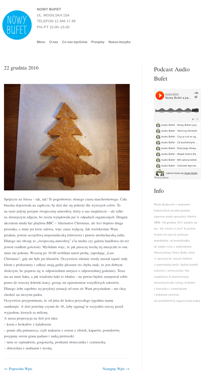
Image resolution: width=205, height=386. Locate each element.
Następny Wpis (116, 368)
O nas (53, 42)
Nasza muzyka (120, 42)
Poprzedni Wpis (18, 368)
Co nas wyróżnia (74, 42)
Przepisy (98, 42)
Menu (41, 42)
